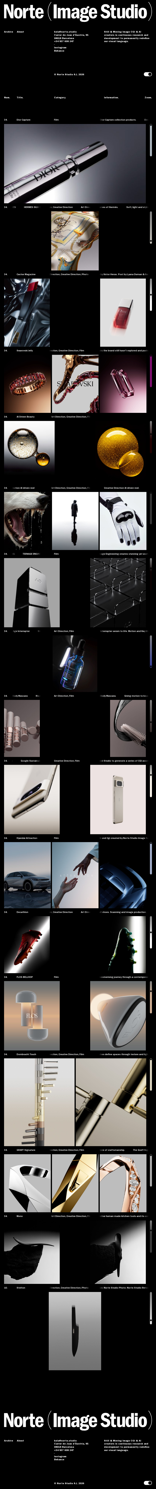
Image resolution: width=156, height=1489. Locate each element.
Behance (59, 51)
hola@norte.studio (65, 32)
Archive (8, 32)
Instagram (60, 48)
